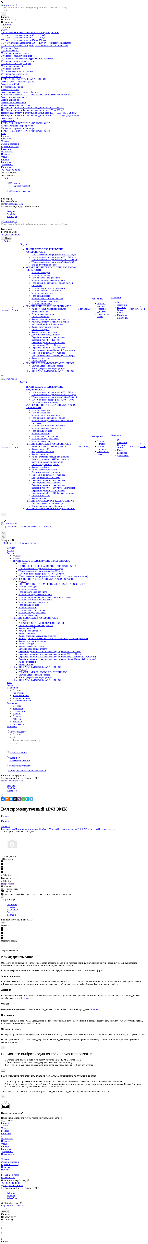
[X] (15, 799)
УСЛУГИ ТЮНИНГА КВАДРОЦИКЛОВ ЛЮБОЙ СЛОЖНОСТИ (51, 584)
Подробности (7, 883)
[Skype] (27, 799)
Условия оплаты (9, 1159)
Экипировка (33, 829)
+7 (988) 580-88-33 (11, 170)
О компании (7, 1138)
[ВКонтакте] (3, 799)
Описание (12, 904)
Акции (4, 1125)
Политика (6, 1167)
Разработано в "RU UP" (13, 1205)
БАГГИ (86, 829)
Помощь (5, 1169)
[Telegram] (31, 799)
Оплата (10, 912)
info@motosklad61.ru (13, 204)
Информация (7, 1154)
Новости (5, 1141)
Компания (18, 708)
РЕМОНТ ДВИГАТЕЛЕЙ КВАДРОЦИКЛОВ (41, 623)
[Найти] (3, 14)
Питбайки (44, 829)
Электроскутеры (106, 829)
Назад (18, 555)
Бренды (5, 1131)
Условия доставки (10, 1162)
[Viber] (19, 799)
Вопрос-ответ (8, 1177)
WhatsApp (12, 216)
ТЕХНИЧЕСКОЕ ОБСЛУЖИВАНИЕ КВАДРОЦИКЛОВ (47, 566)
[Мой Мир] (11, 799)
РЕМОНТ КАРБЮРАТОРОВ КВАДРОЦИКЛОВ (42, 672)
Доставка (11, 915)
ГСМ (79, 829)
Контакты (6, 1149)
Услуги (16, 558)
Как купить (18, 693)
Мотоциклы (21, 829)
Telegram (11, 211)
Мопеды (53, 829)
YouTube (11, 214)
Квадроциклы (8, 829)
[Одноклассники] (7, 799)
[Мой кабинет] (2, 518)
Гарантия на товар (10, 1164)
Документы (7, 1151)
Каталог (5, 1123)
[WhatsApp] (23, 799)
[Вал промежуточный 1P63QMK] (12, 854)
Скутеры (94, 829)
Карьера (5, 1146)
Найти (5, 1211)
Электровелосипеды (67, 829)
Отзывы (11, 907)
